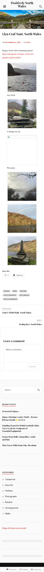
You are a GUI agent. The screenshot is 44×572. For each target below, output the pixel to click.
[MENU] (4, 6)
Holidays (9, 490)
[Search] (38, 6)
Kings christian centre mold (14, 528)
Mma (15, 291)
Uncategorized (11, 508)
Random (8, 502)
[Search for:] (22, 390)
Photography (10, 295)
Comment (32, 367)
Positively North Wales (22, 4)
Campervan (10, 479)
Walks (7, 513)
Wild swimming (10, 299)
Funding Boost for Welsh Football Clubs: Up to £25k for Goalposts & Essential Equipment (20, 428)
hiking (7, 291)
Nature (23, 291)
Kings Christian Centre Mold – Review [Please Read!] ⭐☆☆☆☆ (20, 418)
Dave (28, 42)
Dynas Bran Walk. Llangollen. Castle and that (19, 438)
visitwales (24, 295)
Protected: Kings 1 (10, 411)
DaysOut (9, 485)
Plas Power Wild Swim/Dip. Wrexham (19, 445)
